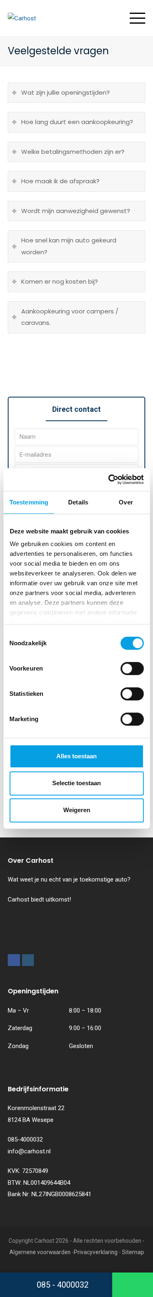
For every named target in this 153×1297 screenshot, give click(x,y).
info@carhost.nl (29, 1151)
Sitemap (133, 1252)
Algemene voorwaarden (40, 1252)
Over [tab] (126, 502)
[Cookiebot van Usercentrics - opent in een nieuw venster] (109, 479)
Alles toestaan (76, 756)
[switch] (132, 668)
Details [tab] (78, 502)
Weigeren (76, 809)
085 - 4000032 (62, 1285)
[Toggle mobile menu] (137, 18)
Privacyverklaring (96, 1252)
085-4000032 (25, 1139)
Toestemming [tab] (28, 502)
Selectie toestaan (76, 783)
